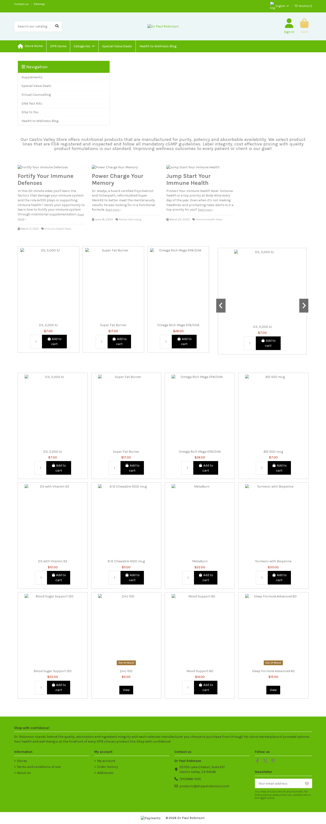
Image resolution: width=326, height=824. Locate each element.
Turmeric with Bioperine (273, 561)
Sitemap (39, 4)
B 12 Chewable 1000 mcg (126, 561)
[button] (84, 46)
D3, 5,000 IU (48, 325)
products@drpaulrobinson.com (204, 786)
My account (106, 761)
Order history (107, 767)
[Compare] (48, 319)
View (126, 690)
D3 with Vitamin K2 (52, 561)
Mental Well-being (130, 219)
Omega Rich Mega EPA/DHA (178, 325)
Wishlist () (305, 6)
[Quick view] (55, 319)
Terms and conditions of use (39, 767)
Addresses (105, 773)
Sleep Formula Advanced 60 (273, 671)
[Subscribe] (307, 783)
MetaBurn (200, 561)
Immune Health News (58, 228)
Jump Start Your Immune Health (188, 179)
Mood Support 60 (199, 671)
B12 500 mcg (273, 452)
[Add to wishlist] (41, 319)
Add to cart (56, 341)
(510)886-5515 (190, 779)
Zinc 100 (126, 671)
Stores (22, 761)
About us (24, 773)
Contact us (21, 4)
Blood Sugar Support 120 (53, 671)
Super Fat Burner (113, 325)
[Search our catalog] (57, 26)
